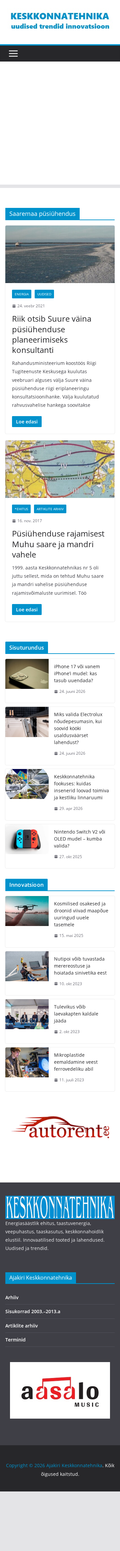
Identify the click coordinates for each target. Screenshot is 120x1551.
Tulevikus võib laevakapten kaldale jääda (76, 1014)
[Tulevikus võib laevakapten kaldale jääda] (27, 1021)
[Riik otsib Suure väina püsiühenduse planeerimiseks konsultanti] (60, 254)
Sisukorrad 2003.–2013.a (32, 1311)
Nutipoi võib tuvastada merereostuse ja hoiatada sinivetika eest (80, 966)
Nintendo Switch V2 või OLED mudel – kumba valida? (79, 839)
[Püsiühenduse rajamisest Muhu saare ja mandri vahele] (60, 469)
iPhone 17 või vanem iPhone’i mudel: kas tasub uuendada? (77, 673)
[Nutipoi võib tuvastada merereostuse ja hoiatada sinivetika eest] (27, 973)
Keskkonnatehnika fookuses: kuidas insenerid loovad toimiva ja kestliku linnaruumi (81, 787)
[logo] (60, 1200)
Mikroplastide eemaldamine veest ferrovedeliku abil (76, 1062)
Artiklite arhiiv (50, 509)
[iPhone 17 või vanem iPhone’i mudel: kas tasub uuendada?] (27, 681)
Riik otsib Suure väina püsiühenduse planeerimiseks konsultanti (51, 334)
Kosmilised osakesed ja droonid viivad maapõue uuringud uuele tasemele (81, 914)
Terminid (15, 1339)
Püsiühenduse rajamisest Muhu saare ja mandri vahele (58, 543)
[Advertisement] (60, 125)
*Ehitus (21, 509)
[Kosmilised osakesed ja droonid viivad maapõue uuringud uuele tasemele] (27, 921)
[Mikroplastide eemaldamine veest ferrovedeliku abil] (27, 1069)
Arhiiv (12, 1297)
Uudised (44, 294)
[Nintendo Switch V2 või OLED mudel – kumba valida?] (27, 846)
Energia (22, 294)
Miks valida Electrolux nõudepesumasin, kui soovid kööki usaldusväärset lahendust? (78, 728)
